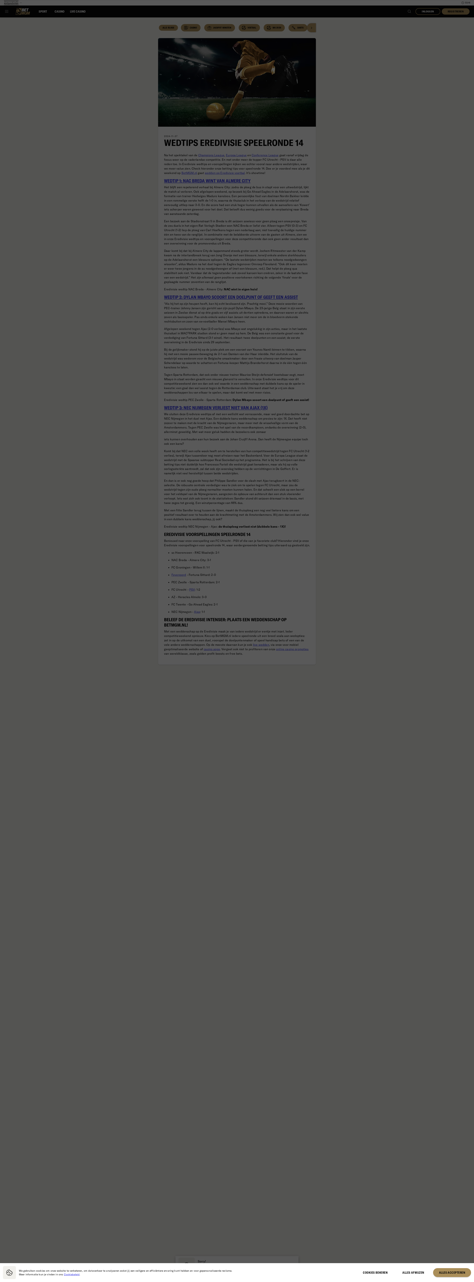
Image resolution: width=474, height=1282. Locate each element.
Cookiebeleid (72, 1274)
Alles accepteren (452, 1272)
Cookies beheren (375, 1272)
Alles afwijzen (413, 1272)
